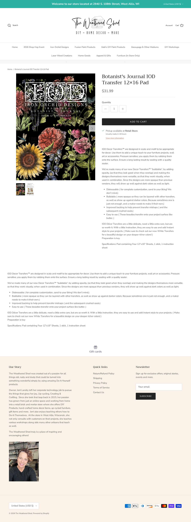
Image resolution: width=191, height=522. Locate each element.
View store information (115, 138)
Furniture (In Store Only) (128, 55)
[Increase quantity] (122, 108)
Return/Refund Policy (103, 373)
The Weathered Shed (24, 513)
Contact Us (98, 392)
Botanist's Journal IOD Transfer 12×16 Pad (32, 69)
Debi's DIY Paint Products (113, 47)
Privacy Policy (100, 382)
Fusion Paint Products (85, 47)
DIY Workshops (172, 47)
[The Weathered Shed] (95, 25)
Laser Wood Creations (61, 55)
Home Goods (84, 55)
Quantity (106, 102)
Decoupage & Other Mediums (145, 47)
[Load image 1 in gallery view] (55, 126)
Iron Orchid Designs (59, 47)
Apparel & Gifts (103, 55)
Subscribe (146, 396)
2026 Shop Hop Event (34, 47)
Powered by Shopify (41, 513)
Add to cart (138, 121)
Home (15, 47)
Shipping (97, 378)
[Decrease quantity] (105, 108)
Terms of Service (101, 387)
